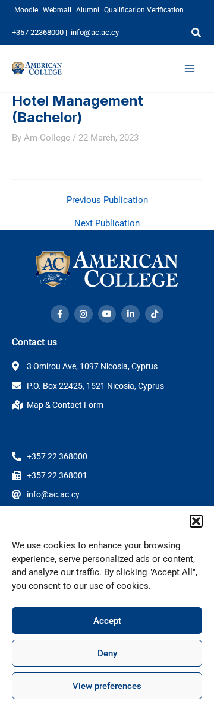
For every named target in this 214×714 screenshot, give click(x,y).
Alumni (87, 10)
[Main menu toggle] (189, 68)
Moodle (26, 10)
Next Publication (107, 223)
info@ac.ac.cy (95, 32)
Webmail (57, 10)
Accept (107, 620)
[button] (196, 521)
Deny (107, 653)
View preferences (107, 686)
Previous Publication (107, 200)
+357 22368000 (38, 32)
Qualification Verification (144, 10)
